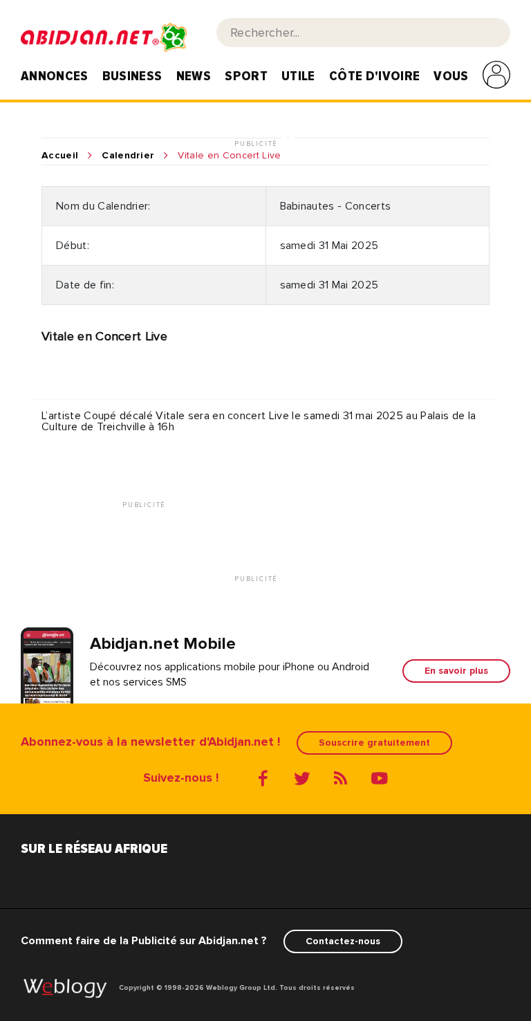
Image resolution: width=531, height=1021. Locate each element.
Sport (246, 76)
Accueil (59, 155)
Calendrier (128, 155)
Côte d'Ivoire (374, 76)
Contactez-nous (343, 941)
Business (132, 76)
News (193, 76)
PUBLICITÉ (257, 144)
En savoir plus (456, 671)
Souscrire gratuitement (374, 742)
